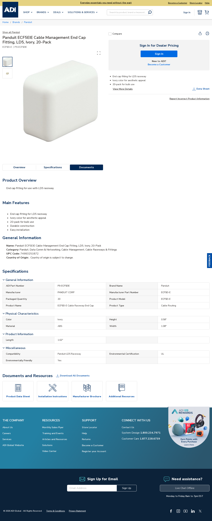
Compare (117, 33)
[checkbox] (109, 33)
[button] (209, 260)
